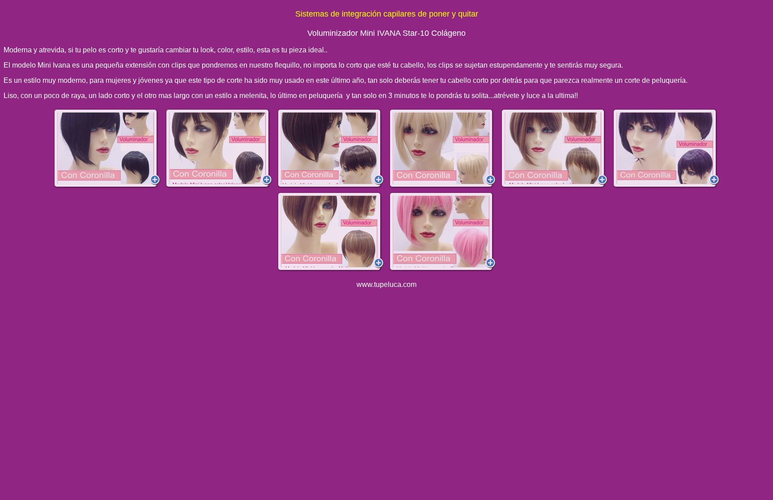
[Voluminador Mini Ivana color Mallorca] (330, 232)
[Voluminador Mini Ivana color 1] (107, 148)
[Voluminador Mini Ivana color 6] (330, 148)
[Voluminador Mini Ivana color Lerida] (554, 148)
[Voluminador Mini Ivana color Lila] (666, 148)
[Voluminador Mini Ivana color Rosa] (442, 232)
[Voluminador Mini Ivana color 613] (442, 148)
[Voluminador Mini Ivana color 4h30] (218, 148)
